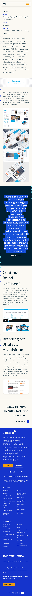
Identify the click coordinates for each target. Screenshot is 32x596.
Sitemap (18, 478)
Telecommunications (22, 545)
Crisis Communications (9, 501)
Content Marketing (7, 496)
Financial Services (7, 539)
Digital (4, 508)
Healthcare (5, 546)
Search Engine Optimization (21, 500)
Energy (4, 536)
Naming (19, 490)
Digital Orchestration (8, 510)
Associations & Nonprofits (6, 525)
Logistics (19, 524)
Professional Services (22, 535)
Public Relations (21, 497)
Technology (20, 543)
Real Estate (20, 538)
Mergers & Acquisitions (23, 530)
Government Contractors (6, 542)
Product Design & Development (21, 493)
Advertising (6, 490)
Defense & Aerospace (8, 534)
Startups (19, 540)
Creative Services (7, 498)
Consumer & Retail (7, 529)
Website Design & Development (21, 510)
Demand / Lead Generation (6, 504)
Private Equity (21, 532)
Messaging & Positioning (6, 513)
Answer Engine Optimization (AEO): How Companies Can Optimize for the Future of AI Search (15, 570)
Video (18, 507)
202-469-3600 (22, 481)
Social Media (20, 504)
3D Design (20, 513)
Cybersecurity (6, 531)
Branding (5, 493)
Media (19, 527)
